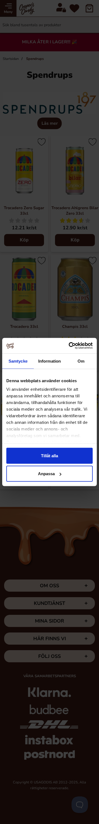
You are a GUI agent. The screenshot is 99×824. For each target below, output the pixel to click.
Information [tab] (49, 360)
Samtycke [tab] (18, 360)
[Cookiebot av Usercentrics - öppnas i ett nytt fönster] (70, 345)
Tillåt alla (49, 455)
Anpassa (46, 473)
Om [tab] (81, 360)
